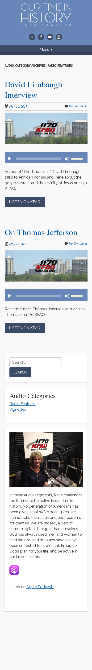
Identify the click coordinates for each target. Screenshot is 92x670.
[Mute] (67, 158)
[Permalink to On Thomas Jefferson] (46, 253)
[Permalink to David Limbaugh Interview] (46, 115)
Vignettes (17, 409)
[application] (46, 157)
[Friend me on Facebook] (41, 36)
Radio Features (22, 404)
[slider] (77, 158)
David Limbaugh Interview (33, 89)
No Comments (78, 106)
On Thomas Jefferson (41, 232)
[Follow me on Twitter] (32, 36)
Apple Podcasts (40, 587)
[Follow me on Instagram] (59, 36)
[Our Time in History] (46, 23)
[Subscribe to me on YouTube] (50, 36)
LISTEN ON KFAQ (25, 202)
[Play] (9, 158)
